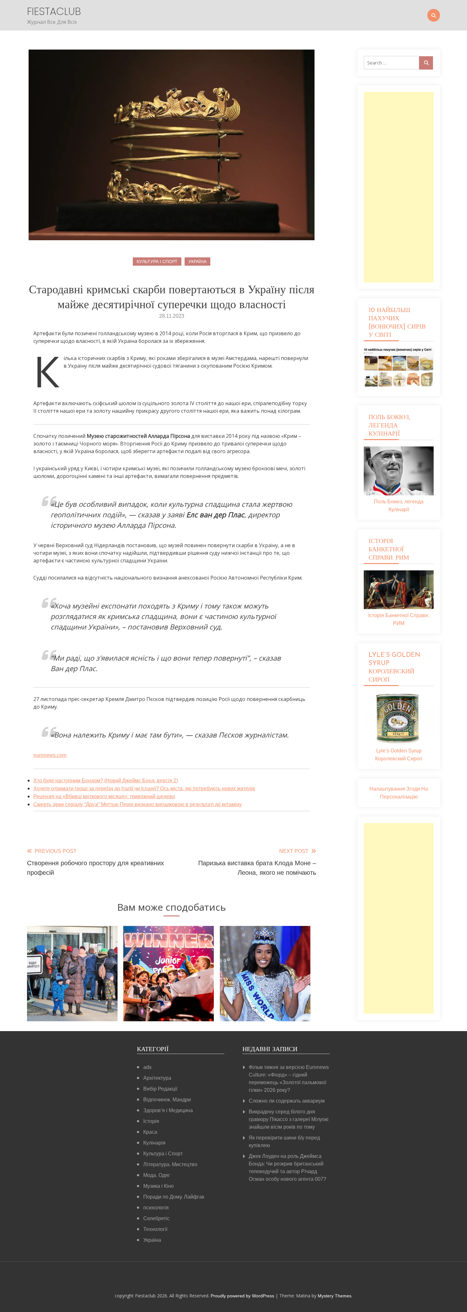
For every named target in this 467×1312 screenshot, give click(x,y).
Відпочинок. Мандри (167, 1099)
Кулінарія (154, 1142)
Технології (155, 1229)
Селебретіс (156, 1218)
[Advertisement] (399, 187)
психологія (156, 1207)
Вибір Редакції (160, 1088)
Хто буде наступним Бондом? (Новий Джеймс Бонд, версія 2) (105, 780)
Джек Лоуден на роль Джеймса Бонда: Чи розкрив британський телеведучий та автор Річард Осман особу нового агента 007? (287, 1167)
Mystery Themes (334, 1295)
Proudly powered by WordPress (243, 1295)
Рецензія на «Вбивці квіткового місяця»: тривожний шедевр (104, 796)
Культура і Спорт (157, 261)
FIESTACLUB (54, 11)
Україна (197, 261)
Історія (151, 1121)
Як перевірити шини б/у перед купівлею (284, 1141)
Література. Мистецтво (170, 1164)
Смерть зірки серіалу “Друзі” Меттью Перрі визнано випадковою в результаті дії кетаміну (137, 804)
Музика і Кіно (158, 1186)
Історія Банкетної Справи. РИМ (398, 619)
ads (147, 1067)
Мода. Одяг (156, 1175)
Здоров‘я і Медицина (168, 1110)
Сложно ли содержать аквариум (287, 1101)
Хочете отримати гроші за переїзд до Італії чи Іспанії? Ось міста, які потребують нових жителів (144, 788)
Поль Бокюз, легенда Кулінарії (398, 505)
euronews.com (49, 755)
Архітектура (157, 1078)
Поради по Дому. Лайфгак (173, 1197)
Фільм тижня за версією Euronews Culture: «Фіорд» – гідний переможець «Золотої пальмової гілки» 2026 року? (289, 1078)
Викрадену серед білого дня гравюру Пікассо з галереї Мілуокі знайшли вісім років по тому (288, 1119)
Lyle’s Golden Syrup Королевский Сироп (398, 754)
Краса (150, 1132)
